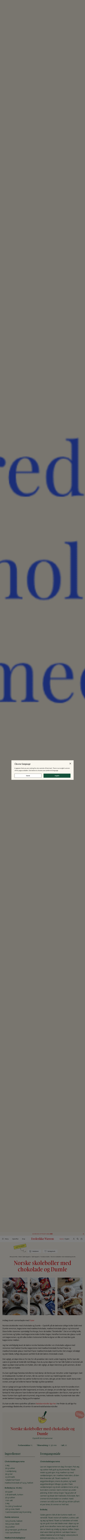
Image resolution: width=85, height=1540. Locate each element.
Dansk (28, 775)
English (57, 775)
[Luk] (70, 763)
